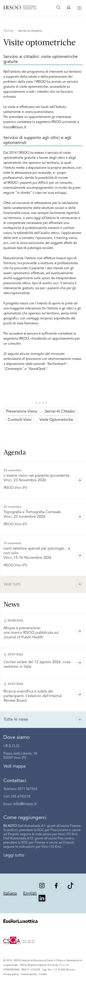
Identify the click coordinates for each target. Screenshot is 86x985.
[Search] (58, 7)
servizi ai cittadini (60, 411)
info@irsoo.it (25, 804)
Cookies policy (29, 974)
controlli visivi (20, 420)
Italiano (10, 893)
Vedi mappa (14, 766)
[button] (36, 403)
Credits (43, 974)
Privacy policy (11, 974)
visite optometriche (56, 420)
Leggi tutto (13, 855)
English (30, 893)
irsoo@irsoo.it (14, 127)
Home (8, 31)
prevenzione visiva (21, 411)
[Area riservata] (69, 7)
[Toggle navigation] (79, 7)
